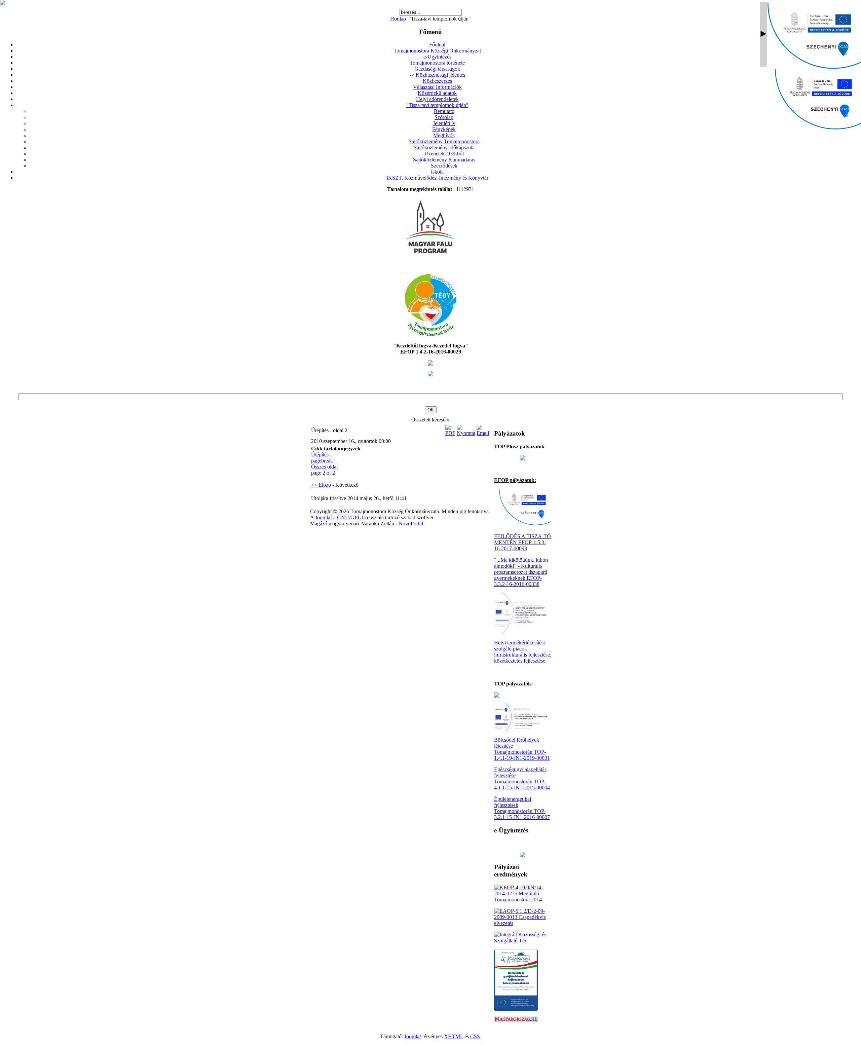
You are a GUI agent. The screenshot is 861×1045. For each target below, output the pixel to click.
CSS (475, 1036)
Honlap (398, 19)
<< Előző (321, 485)
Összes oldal (324, 467)
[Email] (483, 433)
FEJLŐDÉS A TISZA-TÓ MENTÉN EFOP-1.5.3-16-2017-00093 (522, 542)
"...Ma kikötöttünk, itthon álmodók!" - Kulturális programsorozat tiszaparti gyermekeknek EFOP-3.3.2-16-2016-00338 (521, 572)
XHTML (453, 1036)
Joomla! (323, 517)
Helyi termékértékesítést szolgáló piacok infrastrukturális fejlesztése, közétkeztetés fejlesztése (522, 652)
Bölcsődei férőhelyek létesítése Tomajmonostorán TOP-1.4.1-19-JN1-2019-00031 (522, 749)
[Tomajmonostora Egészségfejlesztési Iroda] (430, 335)
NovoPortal (411, 523)
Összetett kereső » (430, 419)
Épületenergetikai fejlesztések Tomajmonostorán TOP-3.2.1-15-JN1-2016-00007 (522, 808)
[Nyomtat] (466, 433)
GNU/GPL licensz (356, 517)
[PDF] (450, 433)
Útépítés (320, 454)
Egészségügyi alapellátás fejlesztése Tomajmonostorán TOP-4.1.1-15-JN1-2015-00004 (522, 778)
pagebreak (322, 460)
